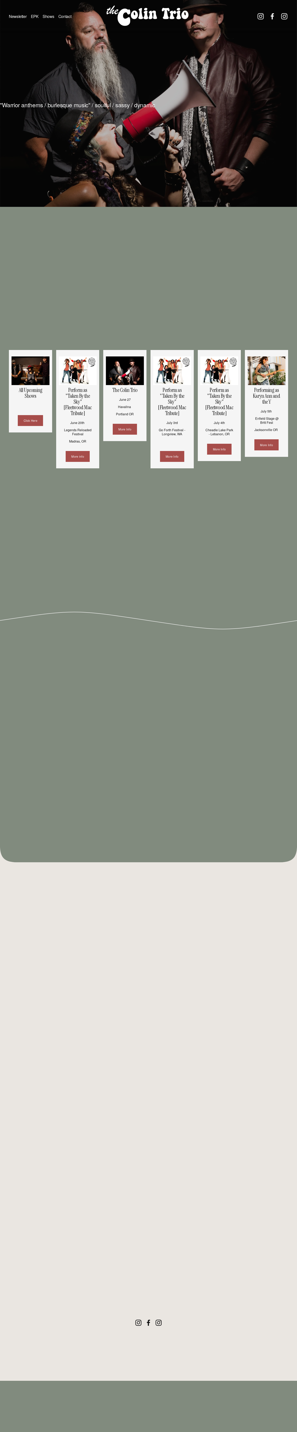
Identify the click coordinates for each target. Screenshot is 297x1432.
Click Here (30, 421)
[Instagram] (260, 16)
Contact (64, 16)
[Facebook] (272, 16)
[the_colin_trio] (284, 16)
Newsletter (18, 16)
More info (77, 456)
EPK (35, 16)
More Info (124, 429)
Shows (48, 16)
